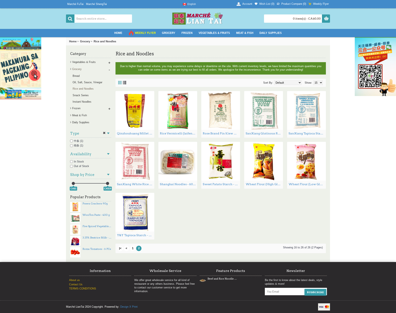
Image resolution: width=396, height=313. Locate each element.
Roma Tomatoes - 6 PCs (96, 249)
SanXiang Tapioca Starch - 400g (307, 133)
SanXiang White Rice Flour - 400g (135, 184)
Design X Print (129, 306)
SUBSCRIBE (315, 292)
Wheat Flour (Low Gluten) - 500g (307, 184)
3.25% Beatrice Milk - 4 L (96, 237)
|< (120, 248)
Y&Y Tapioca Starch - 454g (135, 235)
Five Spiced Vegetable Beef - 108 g (96, 226)
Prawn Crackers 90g (95, 203)
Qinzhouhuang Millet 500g (135, 133)
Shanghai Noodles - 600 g (178, 184)
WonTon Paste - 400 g (96, 214)
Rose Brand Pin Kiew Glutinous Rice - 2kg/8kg (221, 133)
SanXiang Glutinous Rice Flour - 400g (264, 133)
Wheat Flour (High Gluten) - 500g (264, 184)
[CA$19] (107, 183)
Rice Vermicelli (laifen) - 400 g (178, 133)
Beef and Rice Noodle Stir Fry (222, 278)
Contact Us (75, 284)
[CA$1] (73, 183)
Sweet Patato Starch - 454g (221, 184)
